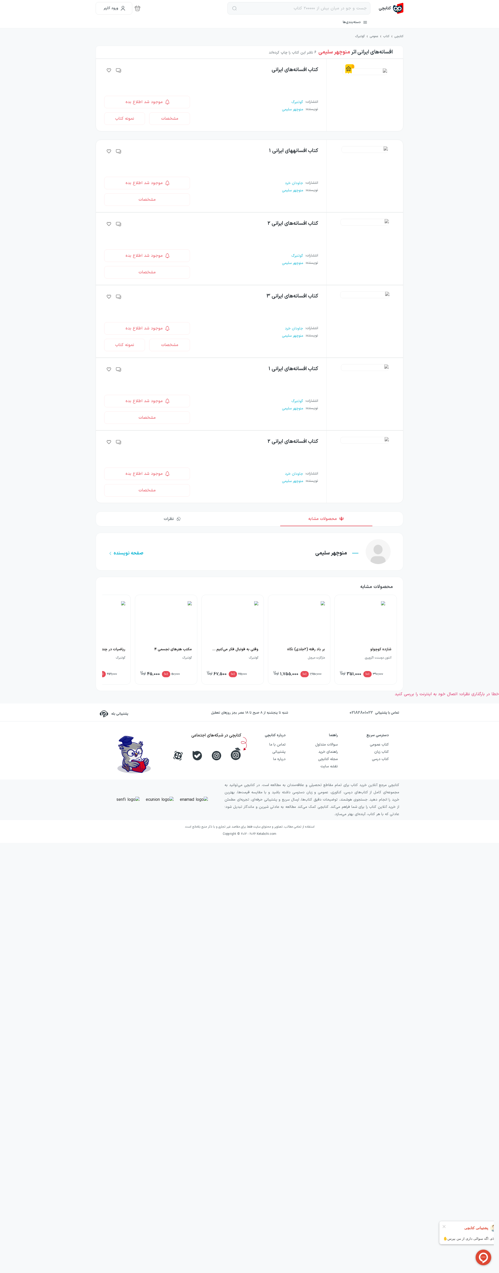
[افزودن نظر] (119, 70)
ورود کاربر (111, 8)
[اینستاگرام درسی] (236, 753)
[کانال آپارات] (178, 755)
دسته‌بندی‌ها (352, 22)
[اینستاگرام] (216, 755)
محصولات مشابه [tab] (322, 519)
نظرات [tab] (169, 519)
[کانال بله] (197, 755)
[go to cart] (137, 8)
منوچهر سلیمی (334, 52)
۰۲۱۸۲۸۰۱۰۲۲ (361, 713)
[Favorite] (109, 70)
